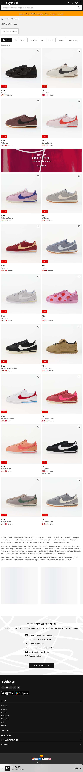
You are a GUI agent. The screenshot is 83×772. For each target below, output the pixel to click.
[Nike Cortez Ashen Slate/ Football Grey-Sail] (62, 243)
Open (76, 768)
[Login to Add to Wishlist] (38, 51)
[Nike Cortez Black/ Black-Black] (21, 68)
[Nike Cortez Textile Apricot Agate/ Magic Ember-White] (21, 444)
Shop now (41, 166)
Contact (3, 725)
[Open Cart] (80, 3)
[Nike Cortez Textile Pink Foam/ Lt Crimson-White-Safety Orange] (62, 118)
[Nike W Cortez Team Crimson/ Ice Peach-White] (21, 243)
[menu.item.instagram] (11, 687)
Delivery (4, 706)
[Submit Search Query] (79, 7)
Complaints (5, 716)
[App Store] (7, 693)
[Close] (80, 13)
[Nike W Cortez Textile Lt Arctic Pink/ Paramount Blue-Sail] (21, 193)
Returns (4, 712)
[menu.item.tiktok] (14, 687)
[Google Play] (22, 693)
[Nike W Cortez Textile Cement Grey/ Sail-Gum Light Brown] (62, 497)
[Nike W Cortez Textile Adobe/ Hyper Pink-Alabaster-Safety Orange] (62, 394)
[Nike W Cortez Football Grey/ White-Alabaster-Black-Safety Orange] (21, 294)
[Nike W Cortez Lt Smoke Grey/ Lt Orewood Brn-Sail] (62, 193)
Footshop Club (33, 628)
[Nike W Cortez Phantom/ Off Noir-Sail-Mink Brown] (62, 68)
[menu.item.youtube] (7, 687)
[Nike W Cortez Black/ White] (62, 444)
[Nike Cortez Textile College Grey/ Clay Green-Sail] (21, 497)
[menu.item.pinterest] (18, 687)
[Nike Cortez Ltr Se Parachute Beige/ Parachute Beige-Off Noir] (62, 344)
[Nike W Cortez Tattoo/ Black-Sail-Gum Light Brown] (21, 118)
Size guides (5, 719)
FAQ (2, 722)
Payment (4, 709)
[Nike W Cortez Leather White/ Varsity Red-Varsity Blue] (21, 394)
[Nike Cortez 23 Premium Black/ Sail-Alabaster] (21, 344)
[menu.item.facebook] (3, 687)
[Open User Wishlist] (76, 3)
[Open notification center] (72, 3)
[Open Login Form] (68, 3)
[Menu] (2, 3)
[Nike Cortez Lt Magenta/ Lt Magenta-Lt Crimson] (62, 294)
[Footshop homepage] (12, 2)
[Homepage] (41, 681)
